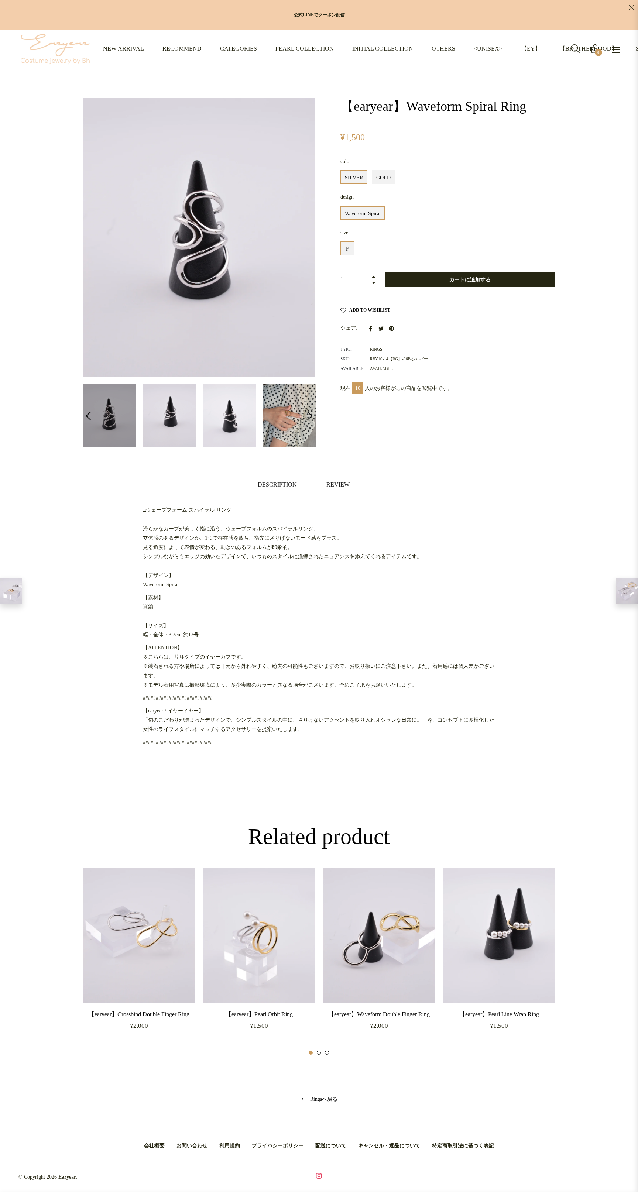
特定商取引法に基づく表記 (463, 1145)
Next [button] (310, 416)
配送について (330, 1145)
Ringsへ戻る (323, 1099)
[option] (139, 962)
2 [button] (319, 1053)
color (345, 161)
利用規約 (229, 1145)
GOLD (383, 178)
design (347, 197)
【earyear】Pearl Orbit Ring (259, 1014)
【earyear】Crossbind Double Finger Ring (139, 1014)
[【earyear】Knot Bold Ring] (11, 591)
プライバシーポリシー (277, 1145)
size (344, 233)
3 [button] (327, 1053)
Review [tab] (338, 484)
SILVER (354, 178)
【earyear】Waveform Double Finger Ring (379, 1014)
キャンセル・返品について (389, 1145)
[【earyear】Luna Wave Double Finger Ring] (627, 591)
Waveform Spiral (363, 213)
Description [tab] (277, 484)
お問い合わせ (191, 1145)
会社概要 (154, 1145)
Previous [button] (88, 416)
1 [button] (311, 1053)
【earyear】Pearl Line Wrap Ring (499, 1014)
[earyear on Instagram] (319, 1175)
